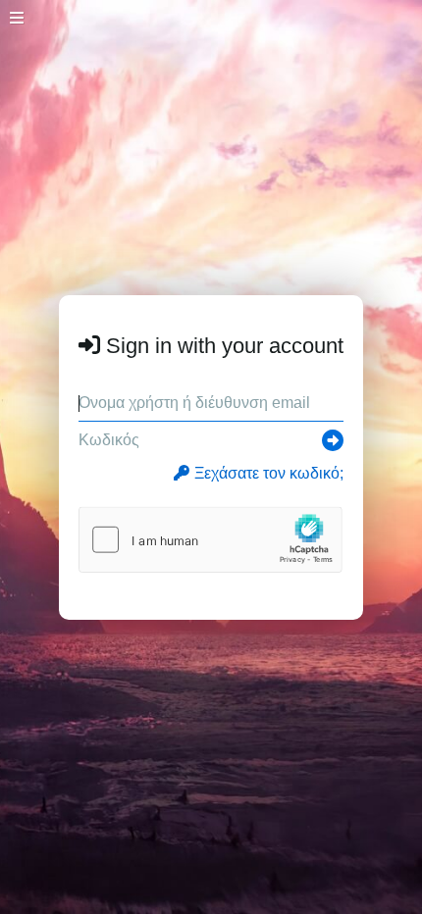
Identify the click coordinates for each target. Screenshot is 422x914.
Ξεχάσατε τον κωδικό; (268, 473)
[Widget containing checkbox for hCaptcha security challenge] (211, 539)
